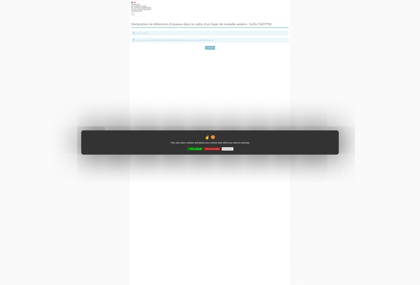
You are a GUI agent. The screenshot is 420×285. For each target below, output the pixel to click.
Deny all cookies (213, 149)
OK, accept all (195, 149)
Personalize (227, 149)
